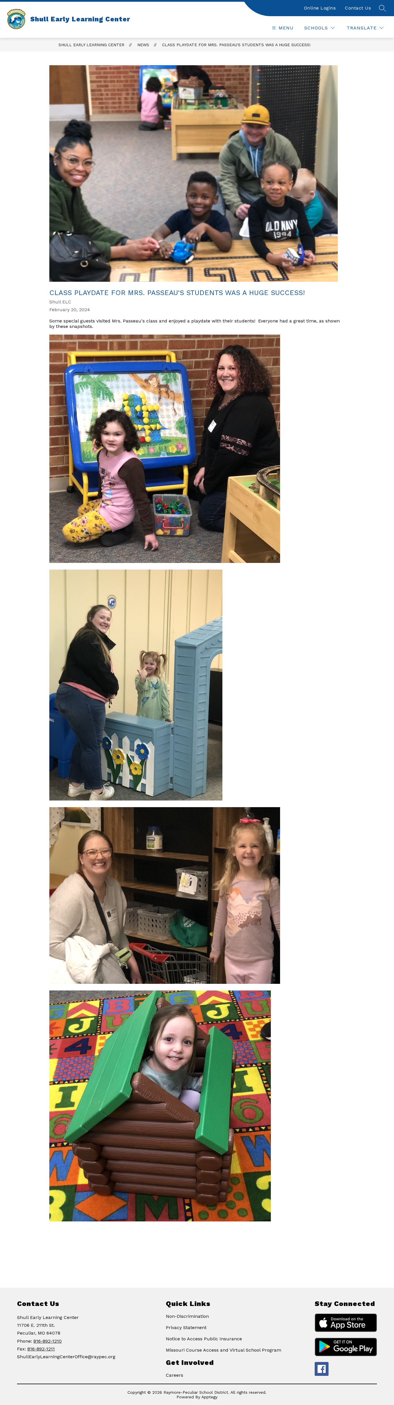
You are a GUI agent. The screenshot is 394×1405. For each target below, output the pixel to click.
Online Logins (320, 8)
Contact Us (358, 8)
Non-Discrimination (187, 1316)
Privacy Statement (186, 1327)
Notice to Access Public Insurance (204, 1338)
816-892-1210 (47, 1341)
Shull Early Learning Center (91, 44)
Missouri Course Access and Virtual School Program (223, 1350)
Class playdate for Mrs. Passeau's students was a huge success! (236, 44)
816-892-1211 (41, 1349)
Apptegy (209, 1397)
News (143, 44)
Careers (174, 1375)
